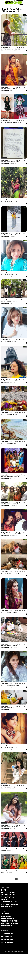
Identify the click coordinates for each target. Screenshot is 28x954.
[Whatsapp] (2, 942)
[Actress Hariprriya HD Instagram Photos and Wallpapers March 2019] (14, 362)
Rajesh (2, 872)
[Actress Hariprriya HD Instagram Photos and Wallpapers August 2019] (14, 143)
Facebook (8, 933)
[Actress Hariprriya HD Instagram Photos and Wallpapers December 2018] (14, 491)
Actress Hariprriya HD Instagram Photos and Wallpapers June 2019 (13, 234)
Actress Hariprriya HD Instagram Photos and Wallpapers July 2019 (13, 200)
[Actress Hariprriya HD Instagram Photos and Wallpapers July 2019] (14, 182)
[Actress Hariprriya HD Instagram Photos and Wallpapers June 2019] (14, 219)
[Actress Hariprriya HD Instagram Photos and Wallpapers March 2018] (14, 808)
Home (2, 6)
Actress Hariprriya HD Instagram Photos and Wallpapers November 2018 (13, 533)
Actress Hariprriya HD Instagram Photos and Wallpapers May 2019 (13, 273)
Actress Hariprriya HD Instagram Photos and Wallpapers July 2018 (13, 706)
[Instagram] (2, 939)
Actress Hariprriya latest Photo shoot (12, 849)
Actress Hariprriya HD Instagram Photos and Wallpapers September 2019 (13, 88)
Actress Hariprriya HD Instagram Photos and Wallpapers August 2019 (13, 161)
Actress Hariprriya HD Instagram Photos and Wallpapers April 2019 (13, 340)
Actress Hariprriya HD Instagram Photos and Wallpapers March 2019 (13, 380)
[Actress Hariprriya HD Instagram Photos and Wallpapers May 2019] (14, 255)
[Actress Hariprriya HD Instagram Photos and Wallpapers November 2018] (14, 520)
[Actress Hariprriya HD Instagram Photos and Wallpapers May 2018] (14, 728)
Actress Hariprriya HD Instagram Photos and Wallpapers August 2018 (13, 684)
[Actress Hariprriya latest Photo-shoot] (14, 861)
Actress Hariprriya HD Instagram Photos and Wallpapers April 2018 (13, 786)
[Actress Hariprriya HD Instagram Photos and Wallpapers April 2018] (14, 768)
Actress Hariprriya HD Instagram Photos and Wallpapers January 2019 (13, 442)
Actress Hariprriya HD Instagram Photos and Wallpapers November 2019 (13, 48)
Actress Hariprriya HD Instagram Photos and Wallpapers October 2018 (13, 572)
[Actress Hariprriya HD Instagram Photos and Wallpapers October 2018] (14, 554)
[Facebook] (2, 933)
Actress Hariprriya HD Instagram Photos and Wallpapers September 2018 (13, 611)
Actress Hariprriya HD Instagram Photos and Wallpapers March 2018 (13, 826)
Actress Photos (4, 45)
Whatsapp (8, 942)
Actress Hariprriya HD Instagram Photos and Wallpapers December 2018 (13, 503)
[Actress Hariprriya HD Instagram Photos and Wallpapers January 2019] (14, 429)
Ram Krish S (3, 850)
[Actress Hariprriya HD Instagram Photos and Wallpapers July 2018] (14, 697)
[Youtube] (2, 936)
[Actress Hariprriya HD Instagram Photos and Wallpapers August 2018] (14, 666)
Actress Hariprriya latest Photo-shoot (12, 871)
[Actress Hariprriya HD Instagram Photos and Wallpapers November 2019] (14, 30)
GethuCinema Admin (5, 50)
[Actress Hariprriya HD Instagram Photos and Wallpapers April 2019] (14, 322)
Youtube (8, 936)
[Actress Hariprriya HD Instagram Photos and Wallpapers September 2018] (14, 593)
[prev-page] (11, 879)
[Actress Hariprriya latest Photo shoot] (14, 839)
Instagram (8, 939)
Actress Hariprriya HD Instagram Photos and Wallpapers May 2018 (13, 746)
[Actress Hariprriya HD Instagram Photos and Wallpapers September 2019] (14, 70)
